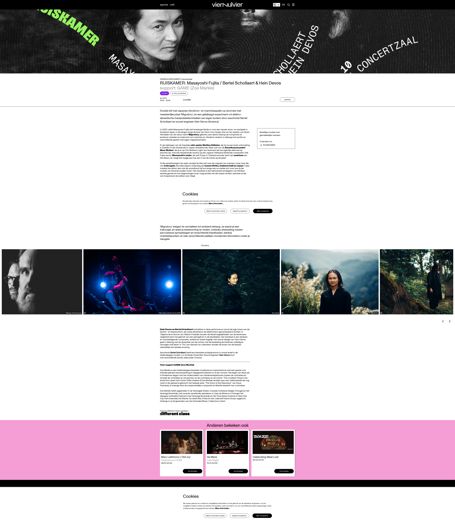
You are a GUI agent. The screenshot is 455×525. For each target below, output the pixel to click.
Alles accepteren (263, 211)
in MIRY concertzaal (179, 93)
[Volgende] (449, 321)
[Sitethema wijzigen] (276, 5)
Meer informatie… (216, 203)
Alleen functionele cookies (215, 211)
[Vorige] (443, 321)
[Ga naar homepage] (227, 4)
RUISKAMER (269, 145)
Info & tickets (192, 471)
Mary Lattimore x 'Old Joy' (176, 457)
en (283, 5)
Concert (164, 93)
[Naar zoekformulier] (288, 5)
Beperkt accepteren (240, 211)
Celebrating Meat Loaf (265, 457)
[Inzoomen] (183, 313)
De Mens (212, 457)
